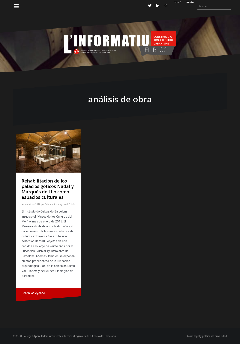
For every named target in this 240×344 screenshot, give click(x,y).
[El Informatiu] (120, 43)
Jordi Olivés (68, 204)
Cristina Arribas (52, 204)
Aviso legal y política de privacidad (207, 336)
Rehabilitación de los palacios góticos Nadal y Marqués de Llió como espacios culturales (48, 189)
